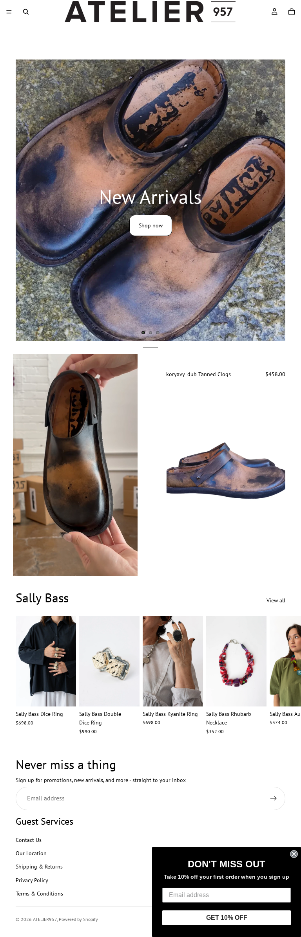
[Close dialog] (294, 854)
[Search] (25, 11)
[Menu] (9, 12)
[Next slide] (288, 200)
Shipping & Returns (39, 866)
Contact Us (29, 839)
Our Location (31, 853)
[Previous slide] (178, 470)
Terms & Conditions (39, 893)
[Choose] (273, 548)
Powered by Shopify (78, 919)
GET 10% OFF (226, 917)
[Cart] (291, 11)
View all (276, 600)
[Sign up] (273, 798)
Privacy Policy (32, 880)
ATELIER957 (45, 919)
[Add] (127, 694)
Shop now (151, 225)
